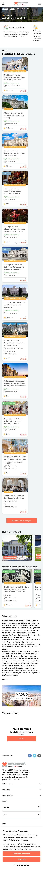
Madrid (12, 9)
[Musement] (21, 3)
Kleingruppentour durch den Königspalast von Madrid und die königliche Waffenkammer (15, 383)
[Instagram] (39, 755)
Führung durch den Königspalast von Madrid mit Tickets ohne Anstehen (14, 153)
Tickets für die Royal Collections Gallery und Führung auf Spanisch (12, 191)
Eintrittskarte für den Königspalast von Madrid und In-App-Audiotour (14, 343)
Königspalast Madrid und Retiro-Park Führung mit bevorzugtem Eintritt (13, 421)
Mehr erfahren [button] (7, 679)
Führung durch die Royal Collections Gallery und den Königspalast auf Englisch (14, 267)
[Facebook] (30, 755)
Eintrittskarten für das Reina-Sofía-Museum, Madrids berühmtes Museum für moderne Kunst (16, 589)
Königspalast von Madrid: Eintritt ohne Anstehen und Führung (14, 115)
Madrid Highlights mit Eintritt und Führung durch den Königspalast (14, 305)
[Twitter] (34, 755)
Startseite (5, 9)
